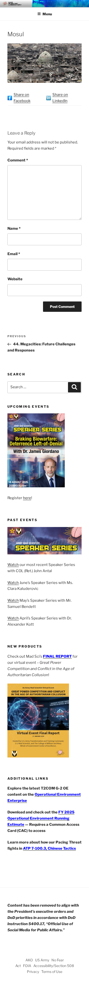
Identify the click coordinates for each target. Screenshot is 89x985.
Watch (13, 565)
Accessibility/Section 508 (53, 966)
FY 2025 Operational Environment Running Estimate (40, 818)
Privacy (33, 971)
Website (14, 279)
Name (14, 228)
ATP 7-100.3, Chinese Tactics (49, 848)
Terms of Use (51, 971)
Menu (47, 14)
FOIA (27, 966)
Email (13, 254)
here (27, 498)
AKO (29, 960)
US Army (42, 960)
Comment (17, 160)
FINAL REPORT (57, 656)
